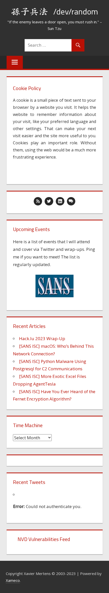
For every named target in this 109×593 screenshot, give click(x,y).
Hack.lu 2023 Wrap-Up (42, 338)
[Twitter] (49, 201)
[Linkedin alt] (60, 201)
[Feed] (38, 201)
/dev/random (75, 11)
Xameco (13, 580)
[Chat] (71, 201)
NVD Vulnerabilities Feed (43, 539)
